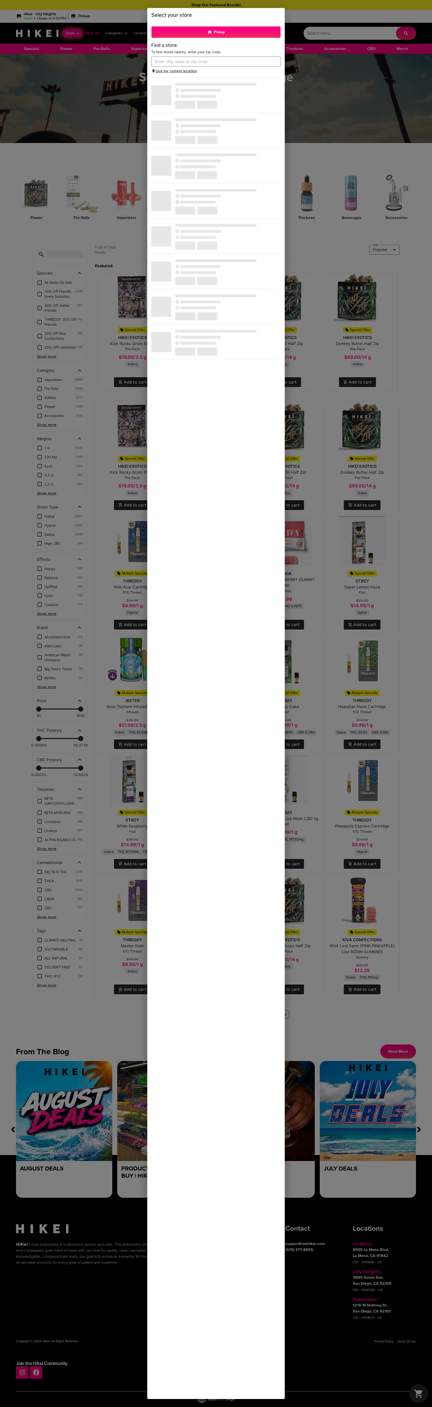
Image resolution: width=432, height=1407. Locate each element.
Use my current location (176, 71)
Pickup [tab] (219, 32)
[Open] (277, 62)
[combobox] (212, 61)
